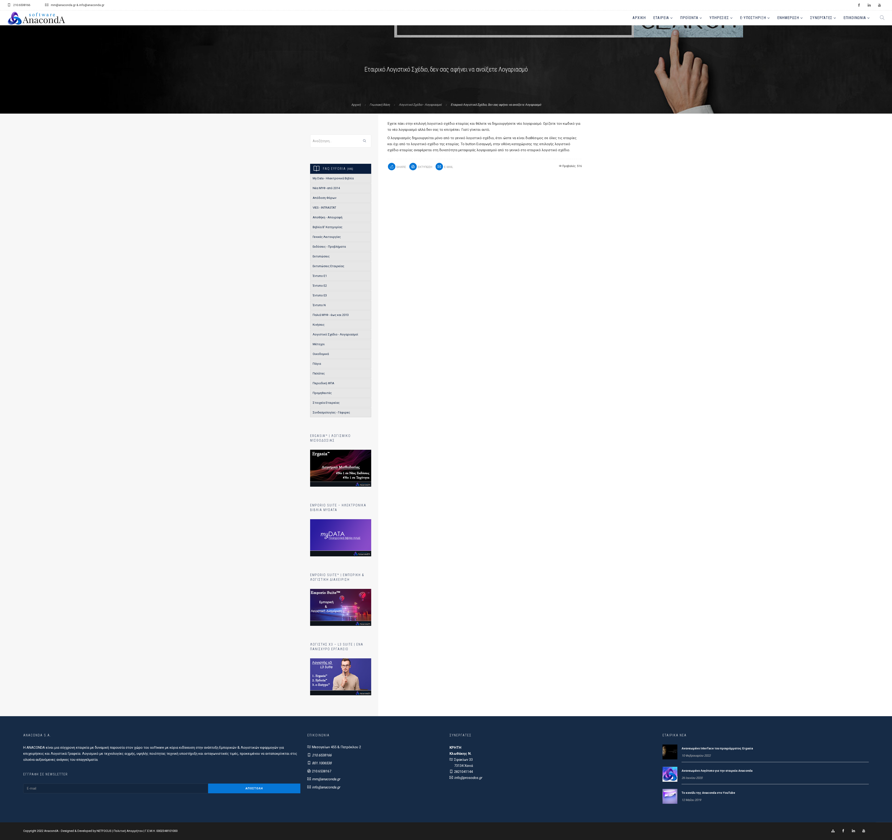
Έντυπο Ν (319, 305)
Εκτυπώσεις (321, 256)
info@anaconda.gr (326, 787)
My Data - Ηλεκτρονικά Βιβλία (333, 178)
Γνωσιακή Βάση (380, 104)
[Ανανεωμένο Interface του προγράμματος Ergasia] (669, 752)
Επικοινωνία (854, 18)
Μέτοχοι (319, 344)
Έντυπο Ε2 (320, 285)
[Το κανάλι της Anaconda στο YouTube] (669, 796)
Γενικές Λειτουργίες (327, 237)
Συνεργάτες (821, 18)
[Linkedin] (853, 831)
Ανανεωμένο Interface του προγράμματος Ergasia (717, 748)
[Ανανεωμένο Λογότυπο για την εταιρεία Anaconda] (669, 774)
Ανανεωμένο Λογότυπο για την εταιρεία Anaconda (717, 770)
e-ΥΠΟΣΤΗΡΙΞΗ (753, 18)
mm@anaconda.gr (326, 779)
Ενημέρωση (788, 18)
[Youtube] (864, 831)
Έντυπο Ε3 (320, 295)
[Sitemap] (833, 831)
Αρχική (639, 18)
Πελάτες (319, 373)
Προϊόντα (689, 18)
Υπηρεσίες (719, 18)
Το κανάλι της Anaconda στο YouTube (708, 792)
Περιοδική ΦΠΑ (323, 383)
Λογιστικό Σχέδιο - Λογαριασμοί (420, 104)
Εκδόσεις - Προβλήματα (329, 246)
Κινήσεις (319, 324)
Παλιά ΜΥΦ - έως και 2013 (331, 315)
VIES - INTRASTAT (324, 207)
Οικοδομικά (321, 354)
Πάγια (317, 363)
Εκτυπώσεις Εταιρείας (328, 266)
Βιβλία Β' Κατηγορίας (327, 227)
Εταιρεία (661, 18)
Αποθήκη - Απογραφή (327, 217)
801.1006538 (321, 763)
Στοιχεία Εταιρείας (326, 402)
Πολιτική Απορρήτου (128, 831)
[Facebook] (843, 831)
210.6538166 (321, 755)
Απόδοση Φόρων (324, 198)
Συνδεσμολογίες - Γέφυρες (331, 412)
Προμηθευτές (322, 393)
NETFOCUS (104, 831)
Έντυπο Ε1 (320, 276)
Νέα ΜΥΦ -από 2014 (326, 188)
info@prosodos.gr (468, 778)
